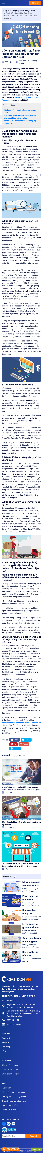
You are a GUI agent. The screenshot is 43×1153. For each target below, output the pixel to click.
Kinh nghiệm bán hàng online (22, 10)
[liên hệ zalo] (13, 1124)
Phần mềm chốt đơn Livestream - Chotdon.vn (21, 723)
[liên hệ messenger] (8, 1124)
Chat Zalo (36, 1149)
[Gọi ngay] (4, 1149)
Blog (5, 10)
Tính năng (6, 1047)
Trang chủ (6, 1038)
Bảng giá (5, 1042)
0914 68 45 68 (13, 1020)
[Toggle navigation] (3, 2)
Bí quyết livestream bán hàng (14, 1101)
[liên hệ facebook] (4, 1124)
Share (16, 740)
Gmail (25, 744)
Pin (15, 744)
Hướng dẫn (6, 1088)
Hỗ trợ (4, 1051)
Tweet (27, 740)
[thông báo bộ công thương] (9, 1130)
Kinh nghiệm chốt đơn (11, 1105)
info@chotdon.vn (14, 1024)
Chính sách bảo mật (10, 1069)
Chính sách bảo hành (10, 1074)
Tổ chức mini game (10, 1110)
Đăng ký (35, 3)
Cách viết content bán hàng (13, 1092)
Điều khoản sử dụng (10, 1065)
